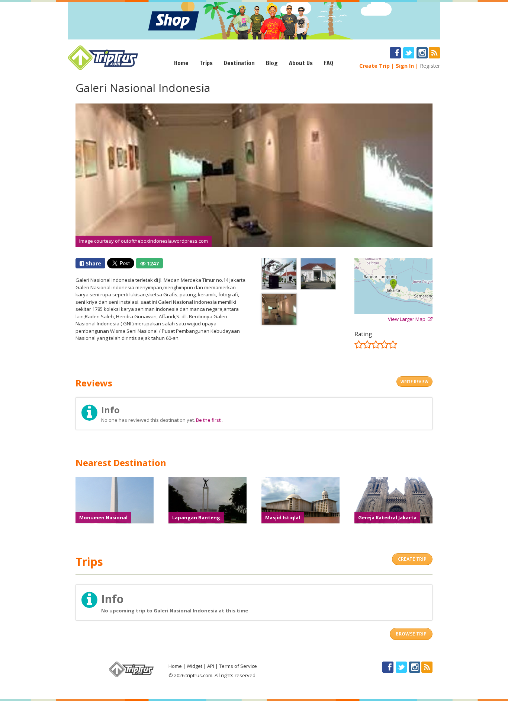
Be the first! (209, 420)
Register (430, 65)
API (210, 666)
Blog (272, 63)
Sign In (405, 65)
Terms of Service (238, 666)
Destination (239, 63)
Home (181, 63)
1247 (152, 263)
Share (92, 263)
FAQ (328, 63)
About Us (301, 63)
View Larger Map (408, 319)
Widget (194, 666)
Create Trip (374, 65)
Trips (206, 63)
